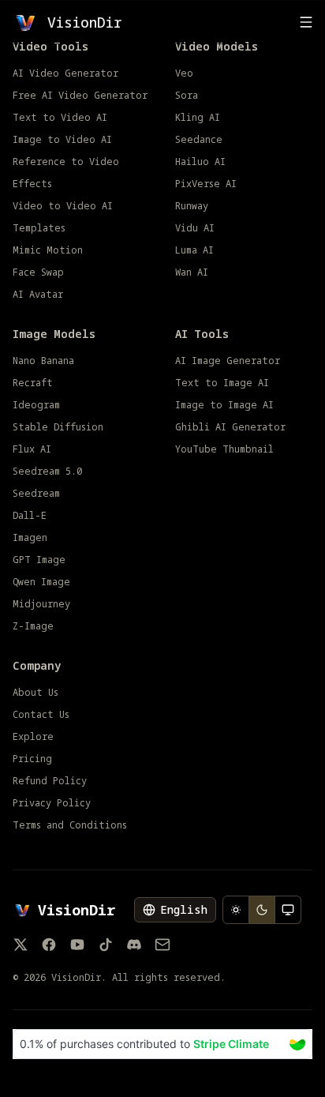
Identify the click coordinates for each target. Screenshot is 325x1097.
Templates (39, 228)
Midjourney (41, 604)
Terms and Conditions (70, 825)
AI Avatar (38, 294)
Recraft (33, 383)
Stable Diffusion (58, 427)
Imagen (30, 538)
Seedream (36, 493)
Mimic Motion (48, 250)
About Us (35, 692)
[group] (261, 910)
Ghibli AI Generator (230, 427)
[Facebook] (49, 944)
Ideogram (36, 405)
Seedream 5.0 (47, 471)
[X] (20, 944)
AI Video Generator (65, 73)
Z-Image (33, 626)
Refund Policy (50, 781)
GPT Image (39, 560)
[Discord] (134, 944)
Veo (184, 73)
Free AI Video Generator (80, 95)
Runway (191, 206)
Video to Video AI (63, 206)
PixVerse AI (206, 184)
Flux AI (32, 449)
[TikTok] (106, 944)
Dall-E (30, 515)
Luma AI (194, 250)
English (183, 909)
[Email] (162, 944)
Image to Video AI (62, 139)
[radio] (235, 910)
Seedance (198, 139)
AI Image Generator (227, 361)
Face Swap (38, 272)
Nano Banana (43, 361)
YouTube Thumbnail (224, 449)
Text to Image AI (222, 383)
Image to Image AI (224, 405)
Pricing (32, 759)
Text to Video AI (60, 117)
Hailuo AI (200, 162)
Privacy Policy (52, 803)
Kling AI (197, 117)
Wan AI (191, 272)
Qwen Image (41, 582)
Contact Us (41, 714)
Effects (32, 184)
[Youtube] (77, 944)
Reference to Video (66, 162)
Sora (186, 95)
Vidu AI (195, 228)
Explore (33, 737)
